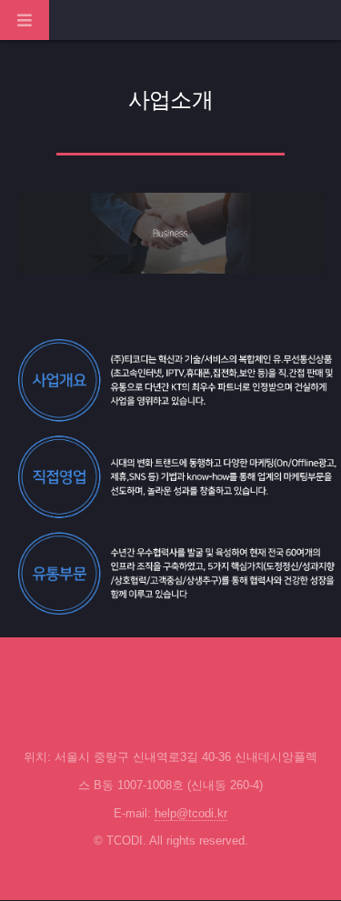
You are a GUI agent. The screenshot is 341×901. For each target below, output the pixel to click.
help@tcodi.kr (191, 813)
